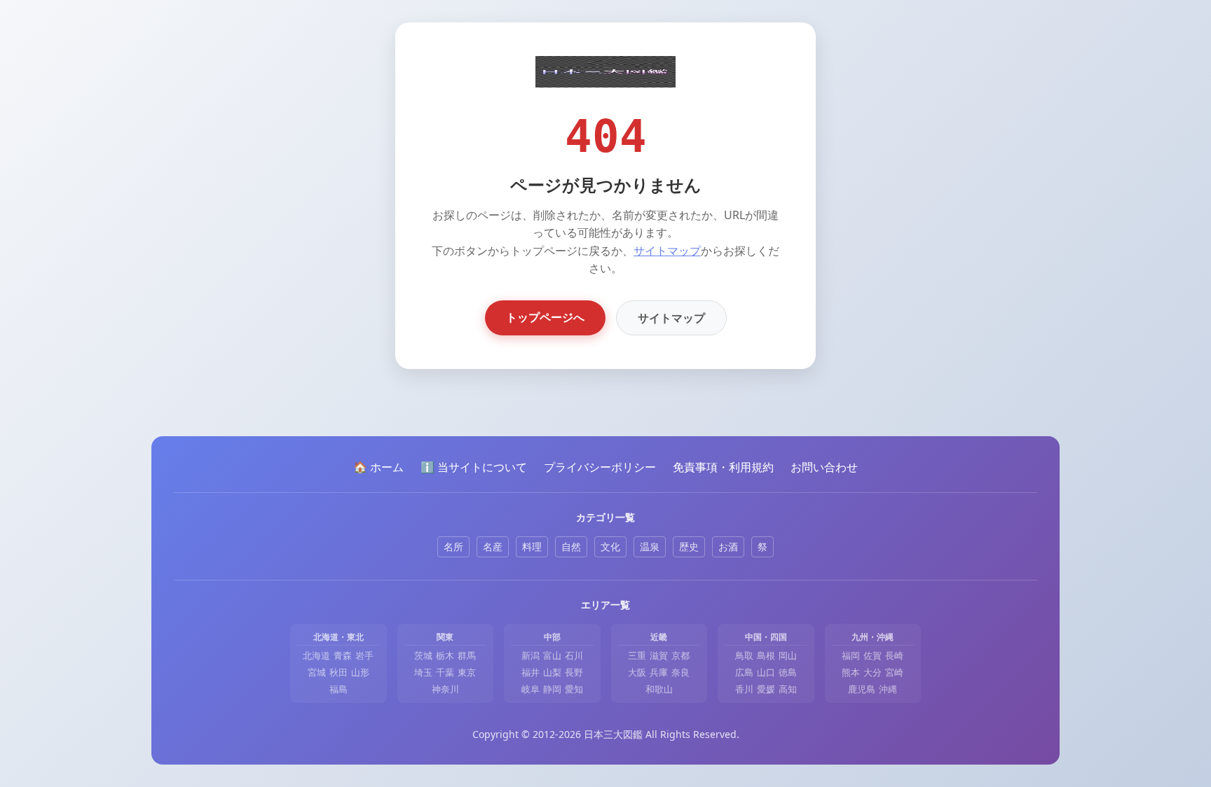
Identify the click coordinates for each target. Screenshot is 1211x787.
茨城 (423, 655)
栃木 (445, 655)
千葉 (445, 672)
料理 (532, 546)
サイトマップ (667, 250)
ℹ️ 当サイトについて (473, 467)
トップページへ (545, 317)
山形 (360, 672)
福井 (530, 672)
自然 (571, 546)
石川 (574, 655)
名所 (453, 546)
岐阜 (530, 689)
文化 (610, 546)
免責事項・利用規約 (723, 467)
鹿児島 (861, 689)
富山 (552, 655)
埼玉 (423, 672)
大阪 (637, 672)
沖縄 (888, 689)
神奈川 (445, 689)
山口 (766, 672)
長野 (574, 672)
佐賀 (872, 655)
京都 (680, 655)
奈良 (680, 672)
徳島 (788, 672)
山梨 (552, 672)
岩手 (364, 655)
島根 (766, 655)
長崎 (894, 655)
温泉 (649, 546)
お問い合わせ (824, 467)
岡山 (788, 655)
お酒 (728, 546)
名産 (492, 546)
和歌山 (659, 689)
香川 (744, 689)
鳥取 (744, 655)
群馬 (467, 655)
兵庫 (659, 672)
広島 (744, 672)
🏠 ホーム (378, 467)
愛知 (574, 689)
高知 (788, 689)
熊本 (851, 672)
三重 (637, 655)
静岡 (552, 689)
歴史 (689, 546)
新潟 (530, 655)
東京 (467, 672)
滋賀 (659, 655)
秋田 (338, 672)
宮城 (317, 672)
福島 (338, 689)
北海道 (316, 655)
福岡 (851, 655)
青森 (343, 655)
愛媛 (766, 689)
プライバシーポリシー (600, 467)
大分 (872, 672)
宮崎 (894, 672)
